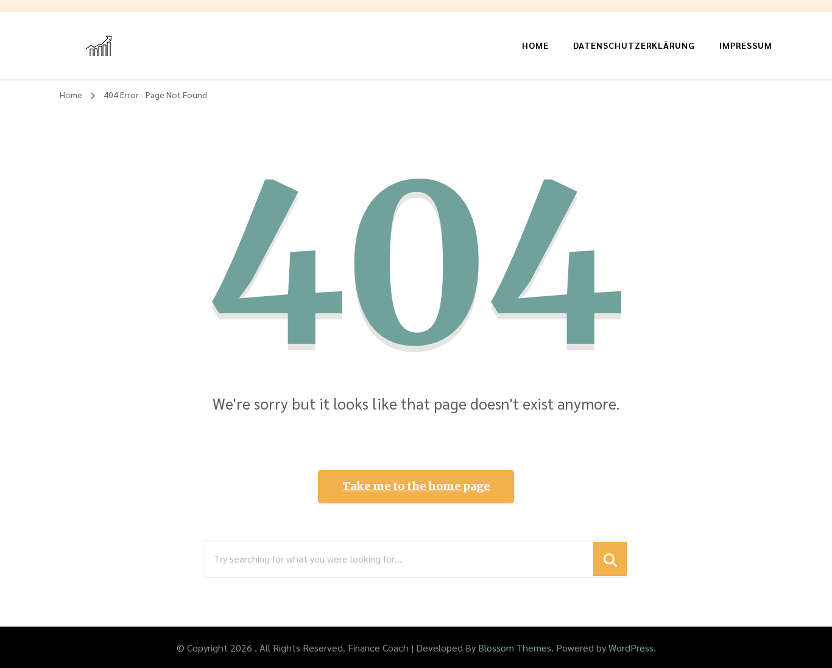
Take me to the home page (416, 486)
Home (535, 45)
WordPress (631, 647)
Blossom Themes (514, 647)
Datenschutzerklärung (634, 45)
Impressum (745, 45)
